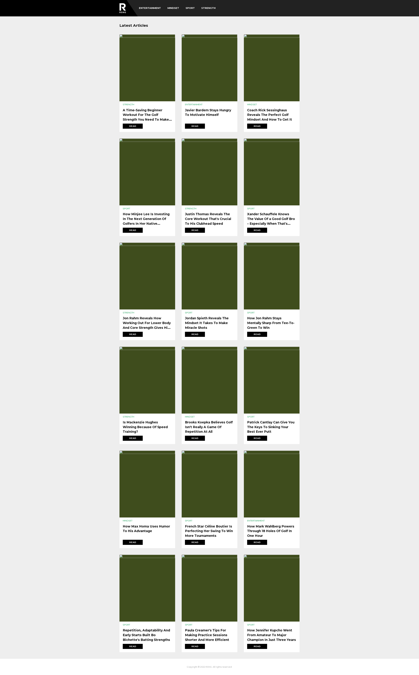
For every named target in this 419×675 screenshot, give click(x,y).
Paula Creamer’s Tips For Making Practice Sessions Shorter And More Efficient (207, 635)
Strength (208, 8)
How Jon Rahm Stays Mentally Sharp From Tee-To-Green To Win (270, 323)
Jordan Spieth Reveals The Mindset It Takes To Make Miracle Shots (207, 323)
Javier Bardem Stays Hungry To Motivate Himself (208, 112)
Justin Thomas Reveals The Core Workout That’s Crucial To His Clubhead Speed (208, 219)
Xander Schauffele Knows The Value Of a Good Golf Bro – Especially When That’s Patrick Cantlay (271, 219)
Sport (190, 8)
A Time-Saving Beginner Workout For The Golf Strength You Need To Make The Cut (146, 115)
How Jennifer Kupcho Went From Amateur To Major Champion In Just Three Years (271, 635)
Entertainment (150, 8)
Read (132, 126)
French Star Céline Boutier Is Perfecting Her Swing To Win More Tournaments (209, 531)
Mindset (173, 8)
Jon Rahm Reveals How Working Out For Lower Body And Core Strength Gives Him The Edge (147, 323)
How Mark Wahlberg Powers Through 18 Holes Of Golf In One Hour (270, 531)
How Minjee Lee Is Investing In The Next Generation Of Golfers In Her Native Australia (146, 219)
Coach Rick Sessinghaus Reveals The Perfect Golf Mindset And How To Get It (269, 115)
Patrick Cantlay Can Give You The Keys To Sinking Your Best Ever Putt (270, 427)
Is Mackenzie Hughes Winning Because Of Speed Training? (145, 427)
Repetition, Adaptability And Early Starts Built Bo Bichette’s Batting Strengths (146, 635)
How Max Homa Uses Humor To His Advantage (146, 528)
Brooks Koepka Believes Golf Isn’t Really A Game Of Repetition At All (209, 427)
